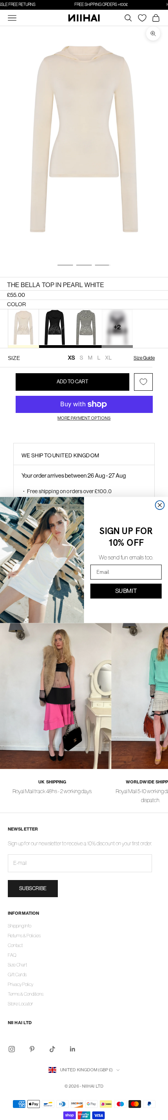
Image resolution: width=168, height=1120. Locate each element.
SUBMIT (126, 590)
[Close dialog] (159, 505)
